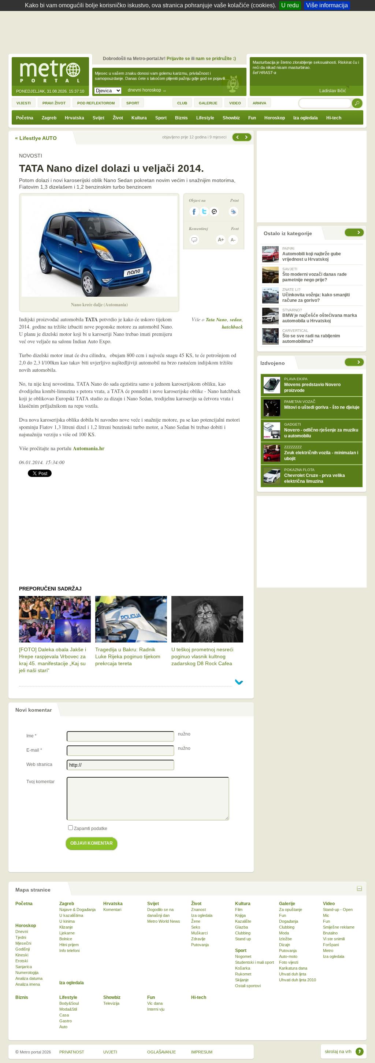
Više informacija (327, 5)
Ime (31, 735)
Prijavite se (178, 58)
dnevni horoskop (147, 90)
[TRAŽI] (357, 103)
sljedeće (359, 362)
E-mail (34, 750)
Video (329, 903)
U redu (290, 5)
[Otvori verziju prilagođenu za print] (233, 211)
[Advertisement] (189, 31)
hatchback (232, 326)
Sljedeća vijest (237, 137)
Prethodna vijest (247, 137)
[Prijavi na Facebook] (194, 211)
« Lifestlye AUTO (36, 138)
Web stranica (39, 764)
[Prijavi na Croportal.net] (214, 211)
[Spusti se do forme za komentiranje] (194, 239)
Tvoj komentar (40, 781)
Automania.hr (88, 448)
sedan (236, 319)
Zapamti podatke (90, 828)
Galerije (287, 903)
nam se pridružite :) (216, 58)
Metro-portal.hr (50, 71)
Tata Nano (216, 319)
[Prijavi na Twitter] (204, 211)
